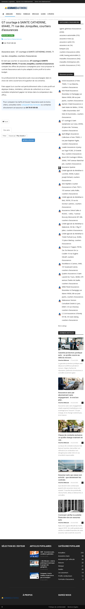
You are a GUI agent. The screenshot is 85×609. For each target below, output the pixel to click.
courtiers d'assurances (12, 39)
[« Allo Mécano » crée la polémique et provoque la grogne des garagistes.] (34, 563)
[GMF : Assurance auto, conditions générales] (34, 554)
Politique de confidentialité (57, 607)
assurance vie (64, 45)
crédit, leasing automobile (69, 55)
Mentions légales (73, 607)
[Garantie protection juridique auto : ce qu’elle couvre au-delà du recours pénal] (70, 343)
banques (63, 49)
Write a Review (29, 140)
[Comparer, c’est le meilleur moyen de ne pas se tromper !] (34, 576)
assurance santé (65, 42)
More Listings (62, 326)
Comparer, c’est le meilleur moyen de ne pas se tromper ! (47, 575)
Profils (18, 14)
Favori (6, 121)
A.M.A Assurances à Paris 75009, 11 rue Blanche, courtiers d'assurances (71, 84)
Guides (43, 14)
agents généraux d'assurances (70, 29)
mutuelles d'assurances (68, 59)
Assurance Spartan (68, 167)
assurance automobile (67, 35)
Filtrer (4, 136)
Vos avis (6, 130)
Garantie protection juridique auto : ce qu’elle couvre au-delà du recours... (70, 355)
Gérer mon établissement (42, 1)
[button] (80, 14)
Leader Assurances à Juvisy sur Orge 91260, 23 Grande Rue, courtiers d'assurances (72, 150)
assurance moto (65, 39)
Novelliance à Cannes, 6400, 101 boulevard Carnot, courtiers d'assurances (72, 267)
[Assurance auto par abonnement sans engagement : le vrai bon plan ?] (70, 384)
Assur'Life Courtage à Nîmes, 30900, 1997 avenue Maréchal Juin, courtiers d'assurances (72, 160)
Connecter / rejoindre (8, 1)
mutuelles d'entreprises (68, 62)
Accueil (4, 19)
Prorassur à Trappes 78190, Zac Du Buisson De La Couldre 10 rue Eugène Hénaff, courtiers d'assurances (72, 253)
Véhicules (35, 14)
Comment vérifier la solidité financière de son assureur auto (69, 517)
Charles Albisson (63, 360)
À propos (51, 14)
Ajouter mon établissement (24, 1)
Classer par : (17, 136)
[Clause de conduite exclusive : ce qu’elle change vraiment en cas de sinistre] (70, 426)
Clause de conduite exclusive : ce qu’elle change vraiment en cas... (70, 437)
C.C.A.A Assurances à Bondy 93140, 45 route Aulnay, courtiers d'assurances (72, 316)
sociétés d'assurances (67, 65)
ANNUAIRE (9, 14)
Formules (26, 14)
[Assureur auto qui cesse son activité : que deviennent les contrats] (70, 466)
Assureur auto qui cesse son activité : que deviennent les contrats (70, 477)
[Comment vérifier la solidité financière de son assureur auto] (70, 506)
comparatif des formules (30, 105)
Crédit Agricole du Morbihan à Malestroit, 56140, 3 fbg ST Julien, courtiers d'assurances (72, 227)
